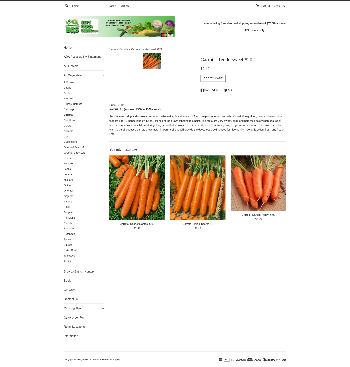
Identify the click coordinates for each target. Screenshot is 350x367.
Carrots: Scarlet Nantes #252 (137, 224)
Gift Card (69, 290)
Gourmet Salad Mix (75, 147)
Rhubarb (69, 228)
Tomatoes (69, 255)
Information (84, 336)
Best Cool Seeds (90, 359)
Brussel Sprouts (73, 104)
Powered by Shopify (110, 359)
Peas (67, 206)
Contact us (71, 299)
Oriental (68, 190)
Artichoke (69, 82)
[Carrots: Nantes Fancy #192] (258, 183)
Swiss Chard (71, 250)
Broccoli (68, 98)
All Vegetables (84, 75)
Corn (66, 136)
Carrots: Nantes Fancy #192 (258, 214)
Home (68, 47)
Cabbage (69, 109)
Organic (68, 196)
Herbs (67, 158)
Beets (67, 93)
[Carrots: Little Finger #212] (197, 187)
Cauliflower (70, 120)
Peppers (68, 212)
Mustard (68, 179)
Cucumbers (70, 141)
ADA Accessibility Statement (82, 56)
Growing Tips (84, 308)
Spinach (68, 239)
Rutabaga (69, 234)
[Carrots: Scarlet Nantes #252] (137, 187)
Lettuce (68, 174)
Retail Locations (74, 326)
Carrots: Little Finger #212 (197, 224)
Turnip (67, 261)
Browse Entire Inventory (79, 271)
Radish (68, 223)
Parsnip (68, 201)
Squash (68, 244)
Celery (67, 125)
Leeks (67, 169)
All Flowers (71, 66)
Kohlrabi (68, 163)
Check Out (280, 5)
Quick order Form (75, 317)
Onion (67, 185)
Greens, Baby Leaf (74, 152)
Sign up (124, 5)
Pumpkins (69, 217)
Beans (67, 87)
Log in (112, 5)
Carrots (68, 115)
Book (67, 280)
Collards (68, 131)
